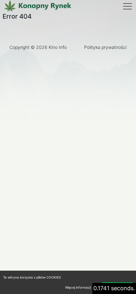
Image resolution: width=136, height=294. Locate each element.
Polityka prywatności (105, 47)
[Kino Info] (37, 6)
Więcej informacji (78, 287)
